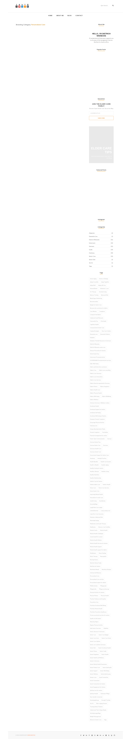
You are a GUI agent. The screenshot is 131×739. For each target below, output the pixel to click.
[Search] (113, 5)
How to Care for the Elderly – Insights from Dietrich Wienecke (47, 306)
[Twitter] (19, 5)
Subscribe (101, 118)
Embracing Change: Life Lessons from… (99, 80)
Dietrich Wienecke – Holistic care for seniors (43, 389)
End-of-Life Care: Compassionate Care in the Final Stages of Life (47, 216)
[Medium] (28, 5)
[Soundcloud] (25, 7)
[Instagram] (17, 7)
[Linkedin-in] (22, 5)
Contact (79, 15)
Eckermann (31, 73)
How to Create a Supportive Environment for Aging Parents (47, 148)
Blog (70, 15)
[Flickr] (106, 735)
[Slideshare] (22, 7)
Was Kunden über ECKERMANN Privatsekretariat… (98, 69)
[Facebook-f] (17, 5)
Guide (43, 143)
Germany (38, 73)
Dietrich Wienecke (21, 73)
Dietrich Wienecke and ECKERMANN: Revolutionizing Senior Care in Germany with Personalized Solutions (48, 78)
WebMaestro (31, 735)
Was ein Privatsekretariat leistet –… (100, 59)
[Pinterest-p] (25, 5)
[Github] (114, 735)
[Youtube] (19, 7)
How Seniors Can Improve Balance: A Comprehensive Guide (49, 334)
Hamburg (48, 143)
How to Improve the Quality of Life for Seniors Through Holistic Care (49, 362)
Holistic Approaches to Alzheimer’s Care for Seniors (48, 282)
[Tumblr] (28, 7)
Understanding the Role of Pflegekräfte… (97, 89)
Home (50, 15)
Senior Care (44, 73)
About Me (60, 15)
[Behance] (100, 735)
